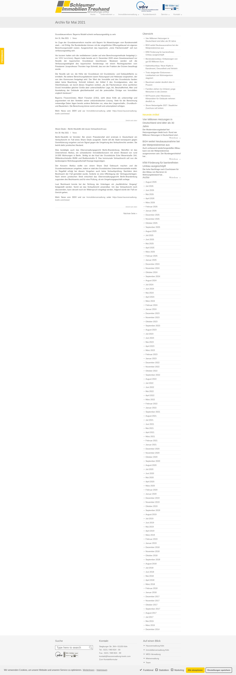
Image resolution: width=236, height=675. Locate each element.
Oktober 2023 (151, 321)
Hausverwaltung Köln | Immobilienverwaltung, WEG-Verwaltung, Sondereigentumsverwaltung (82, 7)
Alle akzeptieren (195, 670)
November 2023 (153, 317)
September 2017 (153, 609)
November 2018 (153, 551)
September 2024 (153, 276)
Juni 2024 (150, 289)
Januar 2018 (151, 592)
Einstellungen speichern (218, 670)
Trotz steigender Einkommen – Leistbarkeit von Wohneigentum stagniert (159, 75)
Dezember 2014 (153, 629)
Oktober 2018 (151, 555)
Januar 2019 (151, 543)
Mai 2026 (150, 194)
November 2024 (153, 268)
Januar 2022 (151, 408)
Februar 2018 (151, 588)
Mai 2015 (150, 621)
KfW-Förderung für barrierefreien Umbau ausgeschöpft (160, 53)
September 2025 (153, 227)
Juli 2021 (149, 420)
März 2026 (150, 202)
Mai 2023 (150, 342)
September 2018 (153, 559)
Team (148, 662)
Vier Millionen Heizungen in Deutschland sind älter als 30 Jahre (161, 39)
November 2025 (153, 219)
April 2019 (150, 531)
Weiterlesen (88, 670)
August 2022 (151, 379)
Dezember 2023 (153, 313)
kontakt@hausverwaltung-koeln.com (115, 656)
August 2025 (151, 231)
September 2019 (153, 510)
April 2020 (150, 481)
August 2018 (151, 564)
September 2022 (153, 375)
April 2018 (150, 580)
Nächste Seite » (130, 213)
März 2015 (150, 625)
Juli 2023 (149, 334)
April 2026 (150, 198)
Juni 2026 (150, 190)
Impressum (102, 670)
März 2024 (150, 301)
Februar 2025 (151, 256)
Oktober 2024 (151, 272)
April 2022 (150, 395)
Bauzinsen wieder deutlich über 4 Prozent (160, 83)
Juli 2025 (149, 235)
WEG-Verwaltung (153, 654)
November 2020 (153, 453)
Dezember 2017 (153, 596)
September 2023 (153, 326)
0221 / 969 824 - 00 (111, 650)
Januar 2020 (151, 494)
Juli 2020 (149, 469)
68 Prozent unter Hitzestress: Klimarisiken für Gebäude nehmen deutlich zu (160, 98)
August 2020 (151, 465)
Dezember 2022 (153, 362)
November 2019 (153, 502)
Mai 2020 (150, 477)
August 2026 (151, 182)
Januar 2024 (151, 309)
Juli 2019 (149, 518)
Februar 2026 (151, 206)
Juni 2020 (150, 473)
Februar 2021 (151, 440)
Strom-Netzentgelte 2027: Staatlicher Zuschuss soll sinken (162, 106)
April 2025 (150, 248)
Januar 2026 (151, 211)
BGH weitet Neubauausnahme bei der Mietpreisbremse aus (162, 46)
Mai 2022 (150, 391)
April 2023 (150, 346)
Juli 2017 (149, 617)
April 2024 (150, 297)
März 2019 (150, 535)
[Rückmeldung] (2, 56)
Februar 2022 (151, 403)
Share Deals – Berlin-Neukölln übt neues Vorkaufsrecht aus (80, 129)
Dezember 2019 (153, 498)
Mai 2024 (150, 293)
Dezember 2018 (153, 547)
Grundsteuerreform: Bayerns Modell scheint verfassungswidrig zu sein (85, 34)
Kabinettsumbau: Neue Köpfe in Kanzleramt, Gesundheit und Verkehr (162, 67)
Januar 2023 (151, 358)
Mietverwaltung (152, 658)
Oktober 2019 (151, 506)
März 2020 (150, 486)
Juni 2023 (150, 338)
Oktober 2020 (151, 457)
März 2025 (150, 252)
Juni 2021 (150, 424)
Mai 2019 (150, 527)
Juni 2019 (150, 523)
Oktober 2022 (151, 371)
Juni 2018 (150, 572)
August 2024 (151, 280)
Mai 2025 (150, 243)
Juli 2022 (149, 383)
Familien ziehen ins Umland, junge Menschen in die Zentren (160, 90)
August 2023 (151, 330)
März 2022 (150, 399)
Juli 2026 (149, 186)
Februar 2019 (151, 539)
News (75, 38)
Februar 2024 (151, 305)
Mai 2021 (150, 428)
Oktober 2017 (151, 605)
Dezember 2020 (153, 449)
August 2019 (151, 514)
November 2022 (153, 367)
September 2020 (153, 461)
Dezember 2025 (153, 215)
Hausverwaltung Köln (155, 646)
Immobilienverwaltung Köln (157, 650)
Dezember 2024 (153, 264)
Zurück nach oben (131, 120)
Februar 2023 (151, 354)
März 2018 (150, 584)
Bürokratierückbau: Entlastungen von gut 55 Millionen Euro (162, 60)
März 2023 (150, 350)
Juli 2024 (149, 284)
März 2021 (150, 436)
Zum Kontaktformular (108, 659)
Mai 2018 (150, 576)
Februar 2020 (151, 490)
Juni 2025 (150, 239)
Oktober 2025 (151, 223)
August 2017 (151, 613)
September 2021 (153, 412)
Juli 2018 (149, 568)
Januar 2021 (151, 445)
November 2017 (153, 600)
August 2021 (151, 416)
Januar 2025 (151, 260)
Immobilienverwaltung (95, 111)
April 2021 (150, 432)
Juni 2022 (150, 387)
